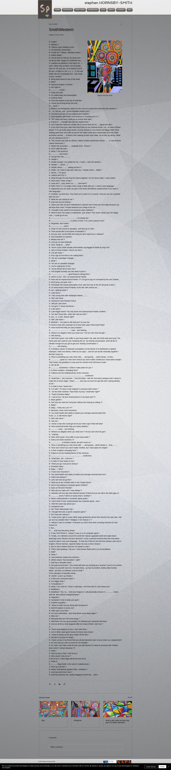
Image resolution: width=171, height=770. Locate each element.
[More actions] (121, 24)
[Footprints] (85, 709)
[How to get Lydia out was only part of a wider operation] (117, 709)
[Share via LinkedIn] (59, 684)
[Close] (168, 766)
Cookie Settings (151, 767)
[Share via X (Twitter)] (55, 684)
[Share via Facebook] (50, 684)
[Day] (53, 709)
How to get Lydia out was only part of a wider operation (117, 721)
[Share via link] (64, 684)
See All (130, 697)
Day (43, 720)
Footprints (78, 720)
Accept (162, 767)
